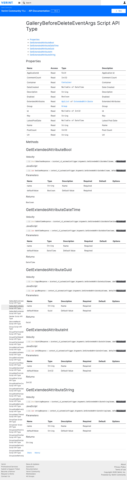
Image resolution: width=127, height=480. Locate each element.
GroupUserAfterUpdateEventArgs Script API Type (16, 441)
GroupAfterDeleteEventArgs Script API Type (16, 338)
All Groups (30, 476)
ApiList (65, 101)
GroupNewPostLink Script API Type (16, 374)
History (37, 453)
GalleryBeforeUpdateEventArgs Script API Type (16, 312)
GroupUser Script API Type (15, 426)
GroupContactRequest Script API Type (16, 364)
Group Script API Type (15, 328)
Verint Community (6, 7)
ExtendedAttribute (83, 101)
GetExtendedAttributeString (42, 55)
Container (67, 82)
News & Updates (32, 464)
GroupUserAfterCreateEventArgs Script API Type (16, 431)
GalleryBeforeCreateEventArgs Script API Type (16, 302)
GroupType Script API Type (15, 421)
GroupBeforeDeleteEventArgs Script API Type (16, 354)
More (56, 11)
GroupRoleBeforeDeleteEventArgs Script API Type (16, 405)
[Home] (9, 2)
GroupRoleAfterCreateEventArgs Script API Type (16, 385)
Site (19, 3)
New (120, 11)
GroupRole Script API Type (15, 379)
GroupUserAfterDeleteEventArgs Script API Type (16, 436)
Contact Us (5, 476)
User (124, 2)
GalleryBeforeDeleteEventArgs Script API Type (16, 307)
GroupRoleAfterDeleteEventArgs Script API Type (16, 390)
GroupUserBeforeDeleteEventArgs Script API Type (16, 452)
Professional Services (9, 467)
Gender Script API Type (15, 317)
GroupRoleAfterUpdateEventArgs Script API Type (16, 395)
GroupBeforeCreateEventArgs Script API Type (16, 348)
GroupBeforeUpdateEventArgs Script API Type (16, 359)
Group (64, 106)
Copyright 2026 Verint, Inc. (115, 472)
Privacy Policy (120, 467)
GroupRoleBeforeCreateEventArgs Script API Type (16, 400)
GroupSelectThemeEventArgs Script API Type (16, 416)
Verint (3, 464)
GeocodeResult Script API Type (15, 323)
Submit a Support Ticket (10, 469)
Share (29, 453)
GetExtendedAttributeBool (42, 42)
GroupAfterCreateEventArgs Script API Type (16, 333)
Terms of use (120, 469)
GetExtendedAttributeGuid (42, 49)
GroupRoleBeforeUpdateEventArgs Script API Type (16, 410)
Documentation (32, 469)
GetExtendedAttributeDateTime (44, 45)
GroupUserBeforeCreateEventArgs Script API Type (16, 446)
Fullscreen (121, 161)
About (123, 464)
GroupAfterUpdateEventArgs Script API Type (16, 343)
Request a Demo (7, 474)
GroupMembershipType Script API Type (16, 369)
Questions (30, 467)
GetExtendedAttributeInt (41, 52)
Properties (34, 39)
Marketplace (31, 474)
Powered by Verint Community (113, 475)
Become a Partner (8, 471)
